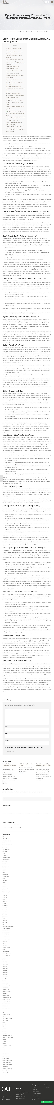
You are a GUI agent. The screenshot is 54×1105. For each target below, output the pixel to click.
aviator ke (5, 897)
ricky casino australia (7, 1045)
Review (4, 1039)
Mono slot (5, 970)
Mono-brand (5, 972)
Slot (3, 1047)
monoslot (4, 978)
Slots (4, 1049)
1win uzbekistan (6, 849)
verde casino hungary (7, 1060)
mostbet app (11, 233)
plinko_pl (4, 1033)
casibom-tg (5, 922)
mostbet (4, 980)
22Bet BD (5, 880)
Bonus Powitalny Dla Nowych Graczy (14, 128)
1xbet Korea (5, 863)
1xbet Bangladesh (6, 857)
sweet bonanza (6, 1054)
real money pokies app (7, 1035)
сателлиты (5, 1077)
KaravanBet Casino (7, 953)
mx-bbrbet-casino (6, 1003)
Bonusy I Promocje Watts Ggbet (13, 120)
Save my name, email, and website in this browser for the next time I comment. (25, 747)
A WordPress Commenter (8, 824)
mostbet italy (5, 987)
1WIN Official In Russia (7, 845)
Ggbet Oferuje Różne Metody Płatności (14, 126)
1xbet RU (4, 872)
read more (5, 783)
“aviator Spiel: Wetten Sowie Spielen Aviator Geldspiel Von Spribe (9, 765)
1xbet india (5, 861)
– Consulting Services (36, 1095)
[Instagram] (49, 2)
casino (4, 924)
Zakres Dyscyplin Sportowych (12, 73)
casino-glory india (6, 939)
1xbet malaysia (6, 865)
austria (4, 884)
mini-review (5, 962)
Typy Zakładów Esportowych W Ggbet (14, 100)
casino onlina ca (6, 930)
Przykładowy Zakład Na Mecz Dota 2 (14, 118)
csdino (4, 943)
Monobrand (5, 974)
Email (6, 733)
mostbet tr (5, 993)
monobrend (5, 976)
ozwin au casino (6, 1010)
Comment (7, 708)
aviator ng (5, 901)
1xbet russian (5, 874)
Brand (4, 918)
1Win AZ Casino (6, 838)
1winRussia (5, 851)
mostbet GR (5, 982)
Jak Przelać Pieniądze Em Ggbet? (13, 93)
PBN (3, 1012)
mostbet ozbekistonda (7, 991)
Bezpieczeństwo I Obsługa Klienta (13, 86)
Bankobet (5, 907)
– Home (34, 1087)
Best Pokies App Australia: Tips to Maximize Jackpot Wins (15, 808)
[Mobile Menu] (52, 2)
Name (6, 726)
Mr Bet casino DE (6, 999)
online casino (5, 1005)
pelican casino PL (6, 1014)
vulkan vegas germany (7, 1068)
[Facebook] (46, 2)
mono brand (5, 968)
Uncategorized (6, 1058)
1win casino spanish (7, 840)
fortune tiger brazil (6, 947)
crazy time (5, 941)
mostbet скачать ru (7, 997)
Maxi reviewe (5, 960)
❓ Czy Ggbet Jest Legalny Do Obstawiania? (16, 111)
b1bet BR (4, 903)
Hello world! (17, 824)
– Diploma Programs (36, 1093)
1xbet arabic (5, 855)
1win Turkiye (5, 847)
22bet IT (4, 882)
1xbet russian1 (6, 876)
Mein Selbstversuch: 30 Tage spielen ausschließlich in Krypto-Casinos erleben (43, 765)
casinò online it (6, 934)
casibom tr (5, 920)
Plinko (4, 1026)
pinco (4, 1022)
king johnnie (5, 957)
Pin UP (4, 1016)
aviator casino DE (6, 891)
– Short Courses (35, 1091)
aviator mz (5, 899)
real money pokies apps (8, 1037)
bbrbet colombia (6, 909)
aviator (4, 886)
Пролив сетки (5, 1074)
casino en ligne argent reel (8, 926)
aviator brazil (5, 888)
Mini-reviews (5, 964)
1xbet (4, 853)
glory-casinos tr (6, 951)
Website (7, 740)
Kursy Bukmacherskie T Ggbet (12, 109)
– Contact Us (47, 1087)
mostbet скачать (6, 995)
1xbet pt (4, 870)
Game (4, 949)
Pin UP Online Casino (7, 1018)
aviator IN (5, 895)
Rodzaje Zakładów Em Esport (12, 66)
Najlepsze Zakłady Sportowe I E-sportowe (15, 88)
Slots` (4, 1051)
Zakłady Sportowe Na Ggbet (12, 68)
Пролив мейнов (6, 1072)
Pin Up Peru (5, 1020)
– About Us (34, 1089)
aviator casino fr (6, 893)
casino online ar (6, 932)
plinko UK (5, 1031)
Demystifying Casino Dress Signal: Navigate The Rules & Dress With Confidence (19, 811)
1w (3, 836)
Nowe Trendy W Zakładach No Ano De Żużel (16, 117)
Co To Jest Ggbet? (10, 99)
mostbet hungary (6, 985)
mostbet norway (6, 989)
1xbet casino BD (6, 859)
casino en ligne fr (6, 928)
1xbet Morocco (6, 868)
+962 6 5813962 (22, 1096)
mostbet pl (17, 178)
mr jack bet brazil (6, 1001)
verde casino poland (7, 1062)
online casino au (6, 1008)
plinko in (4, 1028)
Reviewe (4, 1041)
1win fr (4, 842)
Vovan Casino (5, 1066)
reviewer (4, 1043)
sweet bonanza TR (6, 1056)
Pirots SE (4, 1024)
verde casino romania (7, 1064)
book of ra (5, 914)
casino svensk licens (7, 937)
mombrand (5, 966)
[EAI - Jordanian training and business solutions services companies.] (5, 2)
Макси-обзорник (6, 1070)
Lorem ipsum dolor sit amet (14, 827)
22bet (4, 878)
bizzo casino (5, 911)
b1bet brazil (5, 905)
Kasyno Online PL (6, 955)
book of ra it (5, 916)
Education (5, 945)
